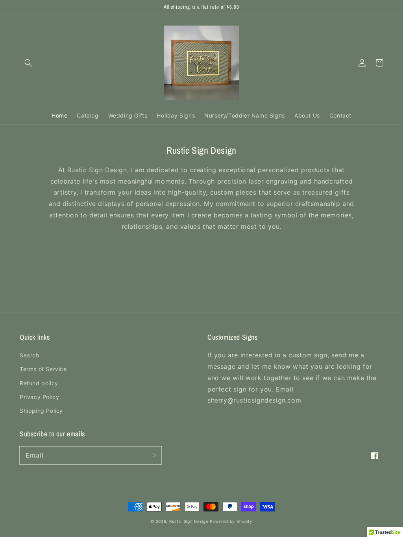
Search (29, 355)
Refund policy (39, 383)
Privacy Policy (39, 397)
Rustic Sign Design (189, 521)
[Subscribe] (152, 455)
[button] (28, 63)
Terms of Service (43, 369)
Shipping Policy (41, 410)
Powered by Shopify (231, 521)
